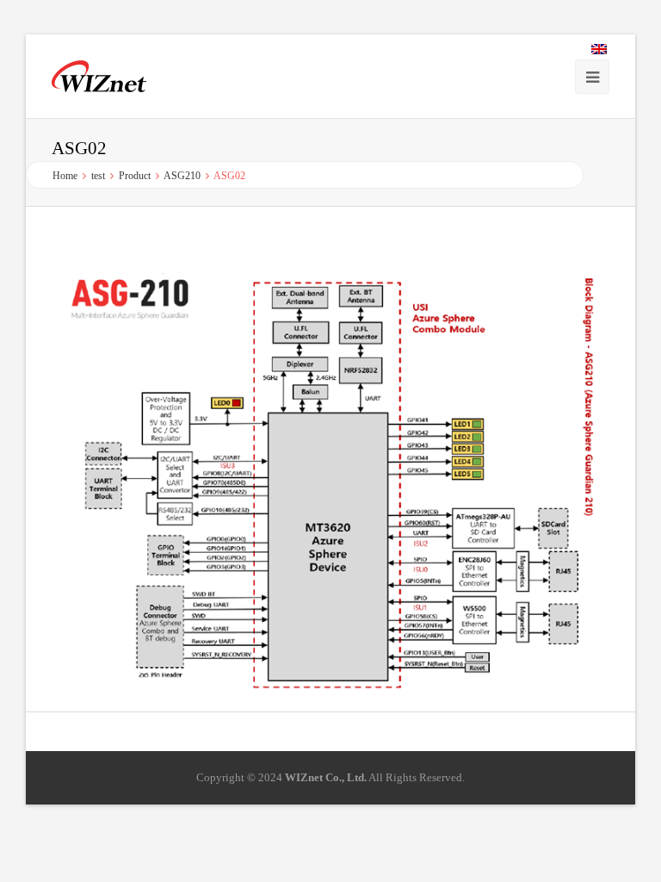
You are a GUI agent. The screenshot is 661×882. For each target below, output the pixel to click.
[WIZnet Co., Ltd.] (99, 76)
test (98, 176)
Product (135, 176)
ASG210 (182, 176)
